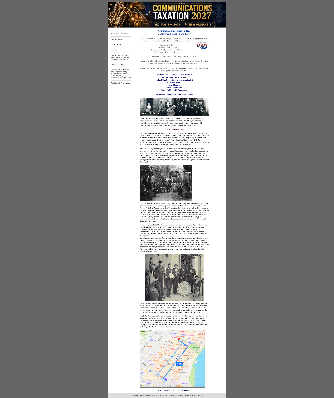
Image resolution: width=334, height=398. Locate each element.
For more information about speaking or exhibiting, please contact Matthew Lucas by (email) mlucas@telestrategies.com (121, 74)
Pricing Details (116, 45)
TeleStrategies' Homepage (120, 83)
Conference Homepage (119, 34)
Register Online (116, 39)
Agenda (114, 50)
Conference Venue (117, 64)
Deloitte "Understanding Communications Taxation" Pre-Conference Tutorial (120, 57)
